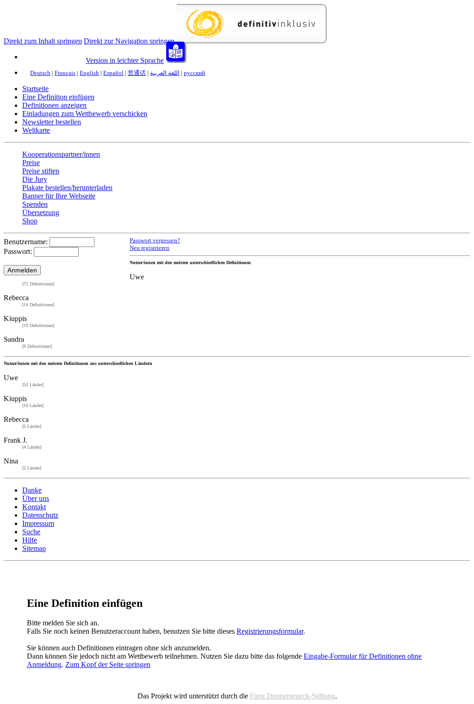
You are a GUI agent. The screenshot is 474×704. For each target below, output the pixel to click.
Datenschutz (40, 515)
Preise (31, 163)
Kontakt (34, 507)
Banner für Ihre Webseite (58, 196)
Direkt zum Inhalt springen (43, 41)
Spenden (35, 204)
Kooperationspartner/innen (61, 154)
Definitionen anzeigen (54, 105)
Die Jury (34, 179)
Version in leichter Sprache (125, 60)
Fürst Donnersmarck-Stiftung (292, 696)
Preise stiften (40, 171)
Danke (32, 490)
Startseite (35, 89)
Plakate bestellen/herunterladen (67, 187)
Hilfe (29, 540)
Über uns (35, 498)
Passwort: (18, 251)
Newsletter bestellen (51, 122)
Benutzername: (26, 242)
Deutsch (40, 72)
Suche (31, 532)
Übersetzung (40, 212)
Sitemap (34, 548)
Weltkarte (36, 130)
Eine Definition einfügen (58, 97)
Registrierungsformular (270, 631)
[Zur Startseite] (251, 41)
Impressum (38, 523)
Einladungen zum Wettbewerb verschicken (84, 113)
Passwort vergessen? (155, 240)
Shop (29, 221)
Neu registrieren (149, 247)
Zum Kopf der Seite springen (107, 664)
